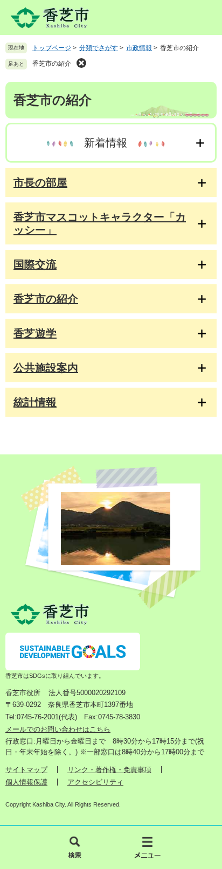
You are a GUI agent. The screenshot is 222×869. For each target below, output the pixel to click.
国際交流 (35, 264)
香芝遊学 (35, 333)
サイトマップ (26, 770)
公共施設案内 (45, 368)
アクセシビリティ (95, 782)
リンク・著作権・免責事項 (109, 770)
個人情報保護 (26, 782)
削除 (81, 63)
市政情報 (139, 48)
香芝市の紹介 (51, 63)
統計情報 (35, 402)
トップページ (51, 48)
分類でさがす (98, 48)
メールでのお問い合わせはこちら (57, 729)
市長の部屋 (40, 182)
